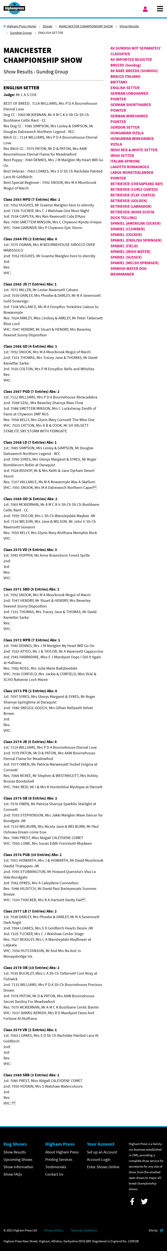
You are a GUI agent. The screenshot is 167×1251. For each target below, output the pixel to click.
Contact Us (54, 1174)
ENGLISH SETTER (125, 87)
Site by (156, 1230)
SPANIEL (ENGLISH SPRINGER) (136, 240)
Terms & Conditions (84, 1230)
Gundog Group (21, 32)
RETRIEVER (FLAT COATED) (132, 194)
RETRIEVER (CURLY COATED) (134, 189)
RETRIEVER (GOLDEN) (128, 200)
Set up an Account (102, 1152)
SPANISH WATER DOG (128, 268)
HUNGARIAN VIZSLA (127, 132)
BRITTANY (118, 82)
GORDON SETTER (125, 127)
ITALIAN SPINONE (125, 161)
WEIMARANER (122, 274)
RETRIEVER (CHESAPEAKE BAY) (136, 183)
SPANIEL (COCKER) (126, 234)
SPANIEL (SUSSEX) (126, 257)
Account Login (98, 1159)
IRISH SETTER (122, 155)
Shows (47, 26)
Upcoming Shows (17, 1159)
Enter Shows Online (103, 1166)
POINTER (118, 178)
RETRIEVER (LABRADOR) (131, 206)
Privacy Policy (53, 1230)
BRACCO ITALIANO (125, 76)
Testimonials (55, 1166)
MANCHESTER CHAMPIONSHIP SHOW (86, 26)
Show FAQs (12, 1174)
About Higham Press (62, 1152)
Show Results (129, 26)
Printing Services (58, 1159)
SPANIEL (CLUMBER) (127, 228)
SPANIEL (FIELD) (124, 245)
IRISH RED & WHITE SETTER (133, 149)
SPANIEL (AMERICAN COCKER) (135, 223)
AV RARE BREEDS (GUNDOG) (134, 70)
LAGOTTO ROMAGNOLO (129, 166)
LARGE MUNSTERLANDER (131, 172)
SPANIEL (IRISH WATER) (130, 251)
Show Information (18, 1166)
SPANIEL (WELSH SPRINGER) (134, 262)
